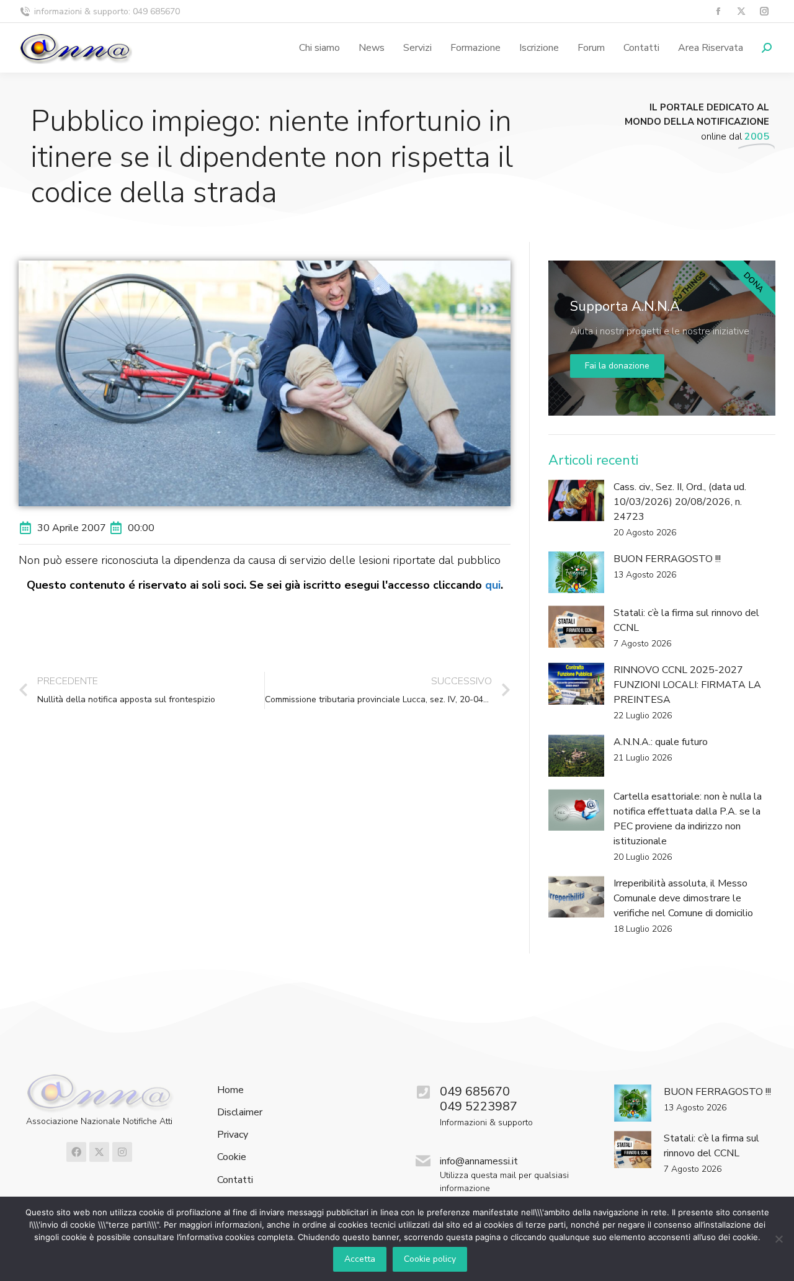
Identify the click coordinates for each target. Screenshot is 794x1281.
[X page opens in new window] (740, 11)
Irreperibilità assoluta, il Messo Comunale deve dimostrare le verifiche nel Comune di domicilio (683, 898)
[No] (778, 1239)
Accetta (359, 1259)
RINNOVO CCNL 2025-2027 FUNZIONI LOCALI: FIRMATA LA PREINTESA (687, 685)
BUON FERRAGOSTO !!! (667, 559)
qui (493, 585)
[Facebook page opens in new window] (718, 11)
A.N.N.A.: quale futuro (660, 742)
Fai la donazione (617, 366)
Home (230, 1090)
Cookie (231, 1157)
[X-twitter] (99, 1152)
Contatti (235, 1180)
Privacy (232, 1135)
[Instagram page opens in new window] (763, 11)
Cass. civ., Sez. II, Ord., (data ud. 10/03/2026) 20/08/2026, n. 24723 (679, 502)
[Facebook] (76, 1152)
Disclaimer (239, 1112)
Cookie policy (430, 1259)
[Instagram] (122, 1152)
